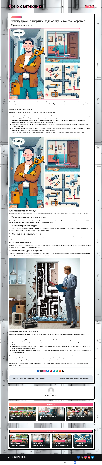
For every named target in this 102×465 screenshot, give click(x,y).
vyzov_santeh (19, 25)
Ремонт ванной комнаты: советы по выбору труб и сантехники (51, 415)
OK (75, 462)
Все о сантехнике (25, 6)
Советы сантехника (16, 17)
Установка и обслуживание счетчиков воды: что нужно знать (29, 378)
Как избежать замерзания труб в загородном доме (81, 445)
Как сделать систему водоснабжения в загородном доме (74, 378)
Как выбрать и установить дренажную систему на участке (20, 415)
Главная (64, 6)
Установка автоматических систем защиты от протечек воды (78, 415)
